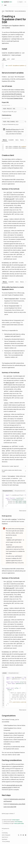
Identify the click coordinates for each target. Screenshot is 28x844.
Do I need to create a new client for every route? (12, 471)
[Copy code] (24, 64)
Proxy (18, 322)
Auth (3, 11)
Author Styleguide (6, 835)
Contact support (15, 819)
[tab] (4, 59)
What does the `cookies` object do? (10, 466)
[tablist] (14, 59)
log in (15, 111)
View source (22, 510)
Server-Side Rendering (20, 11)
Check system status (19, 823)
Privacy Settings (6, 841)
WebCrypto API (10, 199)
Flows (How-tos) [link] (9, 11)
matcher (14, 519)
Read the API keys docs (12, 129)
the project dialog (14, 98)
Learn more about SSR (10, 806)
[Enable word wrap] (22, 64)
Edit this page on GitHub (7, 813)
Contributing (5, 832)
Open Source (5, 837)
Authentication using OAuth (17, 804)
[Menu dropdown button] (25, 2)
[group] (14, 65)
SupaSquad (4, 839)
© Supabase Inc (5, 828)
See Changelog (18, 821)
